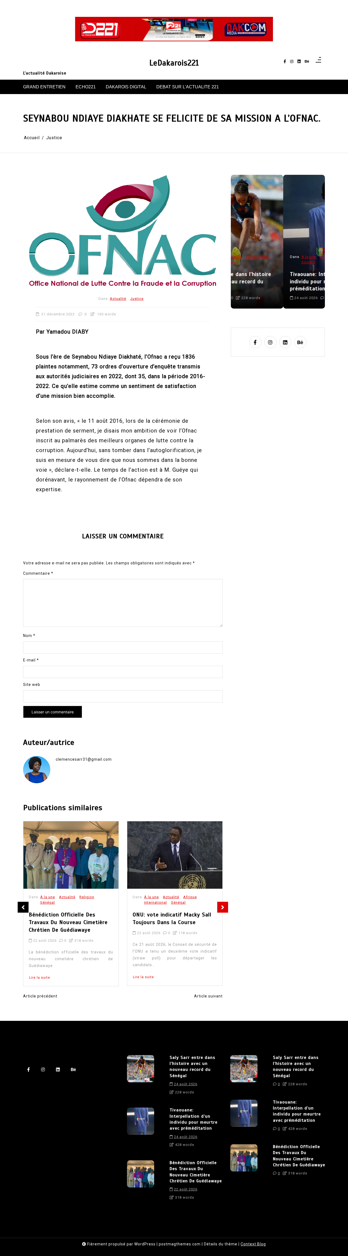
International (51, 902)
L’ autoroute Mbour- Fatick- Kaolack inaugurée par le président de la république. (170, 922)
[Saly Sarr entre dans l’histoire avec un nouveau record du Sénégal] (140, 1077)
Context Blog (253, 1244)
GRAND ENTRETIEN (44, 87)
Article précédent (40, 996)
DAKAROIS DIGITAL (126, 87)
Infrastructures (196, 897)
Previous (23, 907)
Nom (29, 635)
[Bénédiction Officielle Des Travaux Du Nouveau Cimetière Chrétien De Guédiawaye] (140, 1182)
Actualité (118, 299)
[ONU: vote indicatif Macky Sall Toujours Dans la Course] (71, 855)
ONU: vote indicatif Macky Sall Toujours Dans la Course (68, 918)
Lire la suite (39, 977)
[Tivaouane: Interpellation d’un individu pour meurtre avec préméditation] (140, 1129)
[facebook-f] (285, 61)
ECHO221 (86, 87)
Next (222, 907)
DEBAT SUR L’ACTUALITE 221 (187, 87)
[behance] (307, 61)
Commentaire (38, 573)
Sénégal (74, 902)
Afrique (86, 897)
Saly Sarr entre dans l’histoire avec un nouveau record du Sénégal (192, 1066)
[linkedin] (299, 61)
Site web (31, 684)
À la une (47, 897)
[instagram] (291, 61)
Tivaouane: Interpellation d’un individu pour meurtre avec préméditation (275, 281)
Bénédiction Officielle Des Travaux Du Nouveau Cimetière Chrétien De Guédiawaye (196, 1172)
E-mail (31, 660)
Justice (137, 299)
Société (256, 262)
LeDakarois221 (174, 63)
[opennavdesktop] (318, 61)
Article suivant (208, 996)
